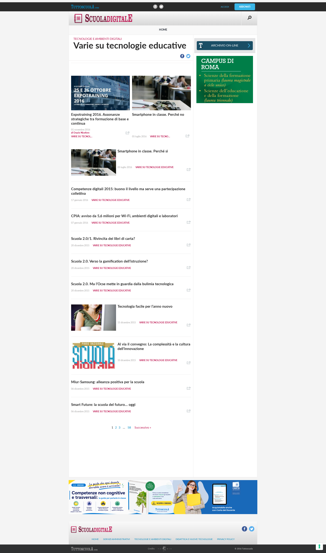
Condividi (128, 133)
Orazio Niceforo (80, 133)
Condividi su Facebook (155, 7)
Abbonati (245, 7)
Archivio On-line (224, 45)
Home (95, 539)
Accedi (225, 7)
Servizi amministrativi (116, 539)
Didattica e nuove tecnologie (194, 539)
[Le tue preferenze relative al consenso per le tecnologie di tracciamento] (319, 546)
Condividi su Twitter (161, 7)
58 (129, 427)
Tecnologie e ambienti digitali (97, 38)
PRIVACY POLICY (226, 539)
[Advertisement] (224, 130)
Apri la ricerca (249, 18)
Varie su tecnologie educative (81, 136)
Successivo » (143, 427)
